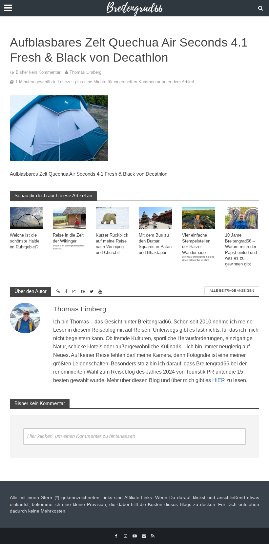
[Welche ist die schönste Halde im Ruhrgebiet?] (26, 218)
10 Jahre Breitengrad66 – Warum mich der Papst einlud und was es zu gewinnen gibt (241, 249)
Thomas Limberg (85, 72)
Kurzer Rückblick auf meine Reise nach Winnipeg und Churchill (112, 244)
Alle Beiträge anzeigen (232, 290)
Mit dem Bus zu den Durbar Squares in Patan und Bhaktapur (155, 244)
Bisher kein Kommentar (38, 72)
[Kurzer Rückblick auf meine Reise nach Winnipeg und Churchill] (112, 218)
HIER (218, 380)
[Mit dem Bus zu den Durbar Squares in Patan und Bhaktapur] (155, 218)
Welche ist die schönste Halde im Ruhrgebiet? (24, 241)
